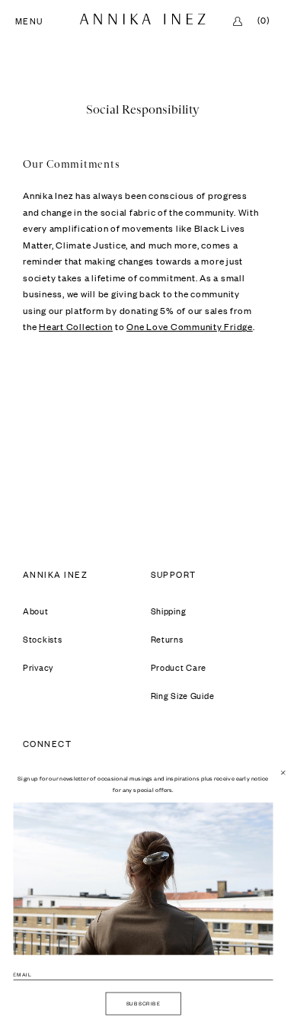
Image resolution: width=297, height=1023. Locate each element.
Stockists (42, 639)
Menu (29, 22)
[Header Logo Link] (143, 19)
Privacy (38, 668)
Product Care (179, 668)
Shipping (169, 611)
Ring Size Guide (183, 696)
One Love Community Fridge (189, 326)
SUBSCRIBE (143, 1003)
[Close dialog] (282, 772)
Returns (167, 639)
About (36, 611)
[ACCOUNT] (237, 21)
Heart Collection (76, 326)
